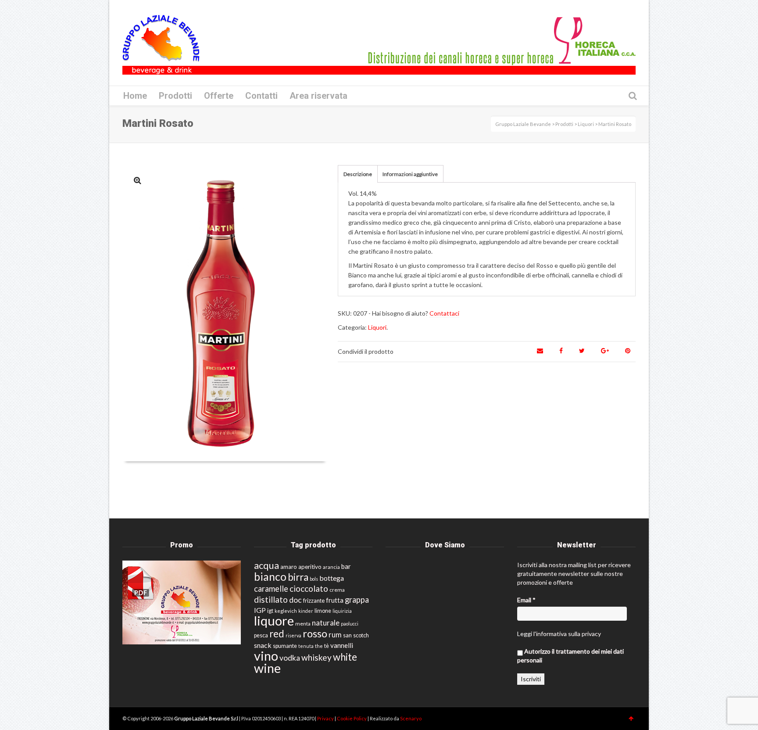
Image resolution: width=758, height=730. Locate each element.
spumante (285, 646)
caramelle (271, 588)
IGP (260, 610)
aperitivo (310, 566)
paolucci (349, 623)
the (319, 646)
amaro (288, 566)
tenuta (306, 646)
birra (298, 577)
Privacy (326, 718)
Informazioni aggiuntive (410, 174)
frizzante (314, 600)
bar (346, 566)
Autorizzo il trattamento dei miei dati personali (570, 655)
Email (526, 600)
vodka (289, 657)
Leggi (524, 633)
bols (314, 579)
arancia (331, 567)
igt (270, 610)
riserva (293, 635)
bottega (331, 578)
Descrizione (357, 174)
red (276, 634)
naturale (326, 622)
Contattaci (444, 313)
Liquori (377, 327)
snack (263, 645)
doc (295, 599)
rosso (315, 633)
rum (335, 634)
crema (337, 589)
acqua (266, 565)
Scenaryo (411, 718)
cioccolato (309, 588)
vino (266, 655)
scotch (361, 635)
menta (303, 623)
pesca (261, 635)
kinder (305, 611)
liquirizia (342, 611)
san (347, 635)
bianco (270, 576)
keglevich (286, 611)
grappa (357, 599)
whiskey (316, 657)
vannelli (341, 645)
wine (267, 668)
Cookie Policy (352, 718)
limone (323, 611)
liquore (274, 620)
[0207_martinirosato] (137, 180)
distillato (271, 599)
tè (326, 646)
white (345, 657)
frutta (334, 600)
